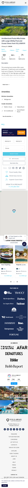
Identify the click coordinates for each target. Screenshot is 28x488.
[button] (2, 20)
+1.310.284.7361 (13, 187)
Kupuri (23, 50)
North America (3, 50)
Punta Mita (17, 50)
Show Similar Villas (13, 163)
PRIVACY (13, 472)
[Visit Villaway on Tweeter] (13, 432)
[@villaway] (8, 378)
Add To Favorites (14, 158)
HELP (13, 464)
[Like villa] (24, 248)
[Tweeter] (19, 168)
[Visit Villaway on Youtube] (20, 432)
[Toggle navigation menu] (24, 3)
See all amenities (7, 116)
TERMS (13, 470)
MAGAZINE (13, 436)
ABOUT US (13, 458)
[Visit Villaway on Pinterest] (23, 432)
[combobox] (13, 148)
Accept (4, 485)
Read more (5, 84)
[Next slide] (16, 284)
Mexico (12, 50)
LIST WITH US (13, 444)
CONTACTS (13, 447)
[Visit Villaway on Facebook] (4, 432)
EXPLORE (13, 453)
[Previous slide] (10, 284)
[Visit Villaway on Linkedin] (7, 432)
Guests (7, 146)
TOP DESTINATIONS (13, 439)
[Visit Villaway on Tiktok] (16, 432)
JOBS (13, 461)
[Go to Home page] (8, 3)
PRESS (13, 467)
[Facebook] (13, 168)
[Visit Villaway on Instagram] (10, 432)
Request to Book (13, 153)
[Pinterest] (23, 168)
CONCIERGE (13, 441)
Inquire (20, 133)
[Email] (9, 168)
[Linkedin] (16, 168)
